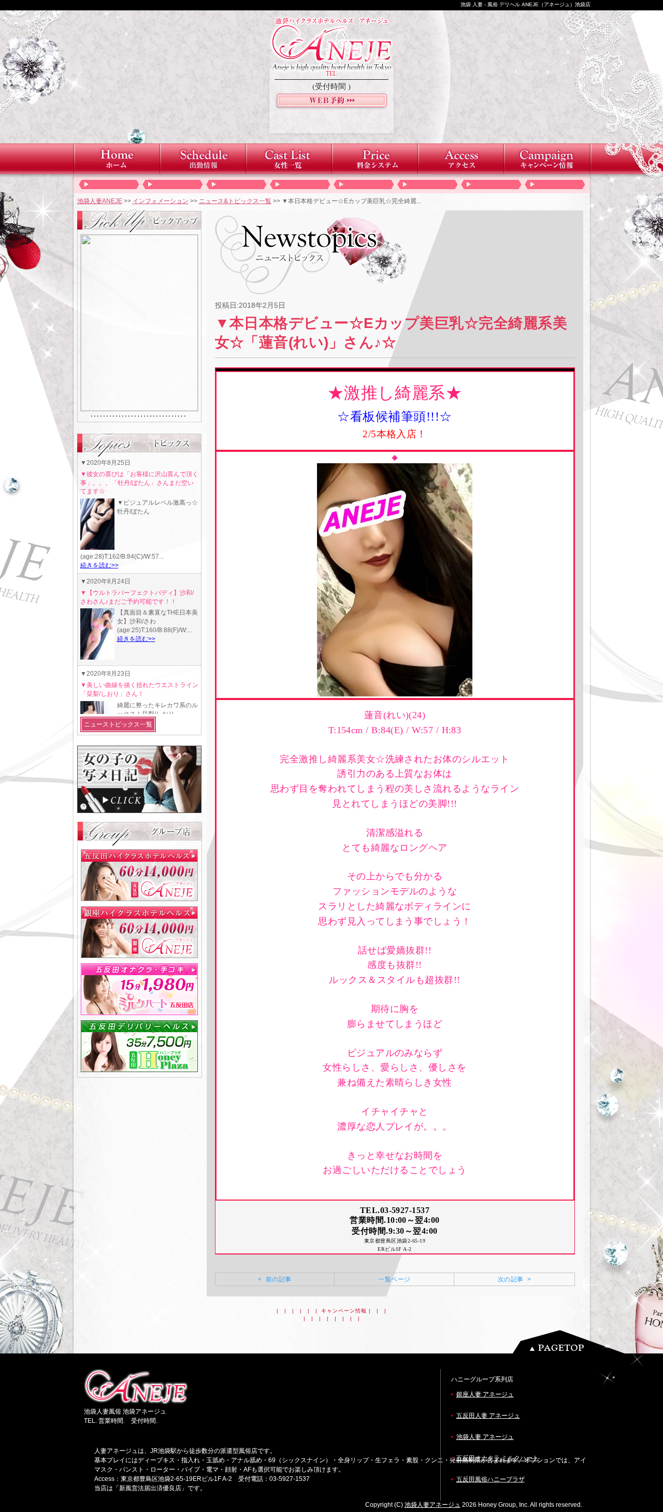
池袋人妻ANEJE (99, 201)
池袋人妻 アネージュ (485, 1436)
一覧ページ (394, 1279)
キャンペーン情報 (344, 1311)
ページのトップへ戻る (571, 1341)
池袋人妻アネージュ (432, 1504)
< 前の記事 (274, 1279)
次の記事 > (514, 1279)
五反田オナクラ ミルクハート (497, 1458)
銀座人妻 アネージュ (485, 1394)
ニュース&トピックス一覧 (235, 201)
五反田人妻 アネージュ (488, 1415)
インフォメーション (161, 201)
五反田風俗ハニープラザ (490, 1479)
